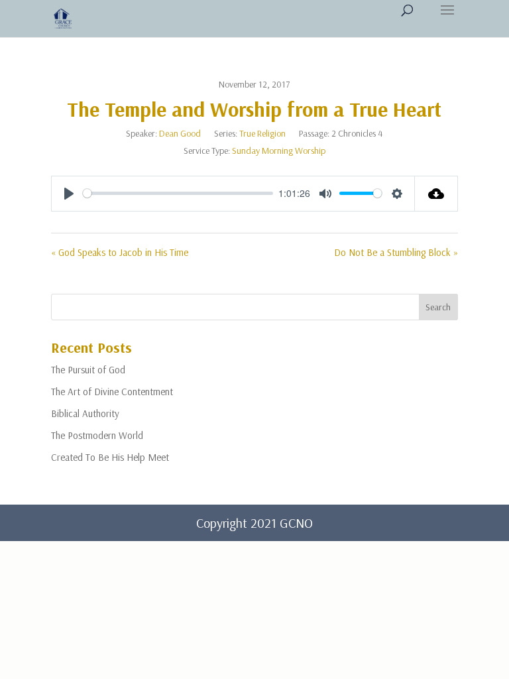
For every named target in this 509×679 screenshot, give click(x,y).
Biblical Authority (85, 413)
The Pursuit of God (88, 369)
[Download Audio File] (436, 194)
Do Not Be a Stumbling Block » (396, 252)
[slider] (178, 193)
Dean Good (180, 133)
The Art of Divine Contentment (112, 391)
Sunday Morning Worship (278, 150)
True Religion (262, 133)
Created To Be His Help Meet (110, 457)
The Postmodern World (97, 435)
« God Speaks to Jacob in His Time (119, 252)
